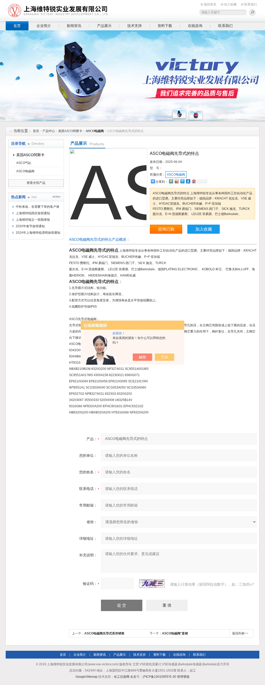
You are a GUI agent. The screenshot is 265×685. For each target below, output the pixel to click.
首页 (17, 26)
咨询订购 (166, 229)
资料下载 (165, 26)
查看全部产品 (36, 183)
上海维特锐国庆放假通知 (33, 213)
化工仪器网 (121, 677)
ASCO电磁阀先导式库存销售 (104, 633)
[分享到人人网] (188, 181)
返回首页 (210, 4)
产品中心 (48, 131)
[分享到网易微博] (193, 181)
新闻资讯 (74, 26)
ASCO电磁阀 (25, 171)
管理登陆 (183, 677)
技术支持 (134, 26)
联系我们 (250, 4)
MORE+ (57, 197)
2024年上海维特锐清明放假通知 (38, 232)
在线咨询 (195, 26)
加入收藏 (230, 4)
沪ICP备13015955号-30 (159, 677)
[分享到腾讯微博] (182, 181)
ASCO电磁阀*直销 (175, 633)
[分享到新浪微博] (176, 181)
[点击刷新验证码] (152, 583)
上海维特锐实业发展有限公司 (86, 9)
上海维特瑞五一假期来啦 (33, 220)
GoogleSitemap (87, 677)
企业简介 (43, 26)
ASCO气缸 (23, 163)
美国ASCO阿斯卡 (70, 131)
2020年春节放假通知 (30, 226)
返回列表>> (240, 633)
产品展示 (104, 26)
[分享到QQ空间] (171, 181)
